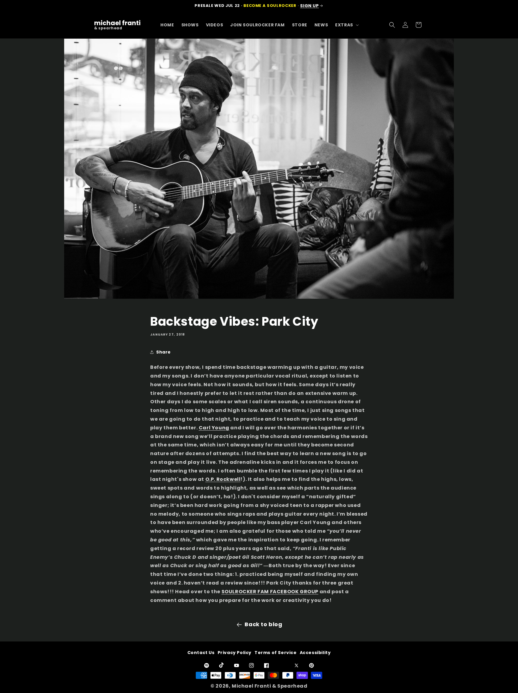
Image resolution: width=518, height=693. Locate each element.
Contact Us (201, 653)
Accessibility (315, 653)
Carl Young (214, 427)
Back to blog (263, 624)
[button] (346, 25)
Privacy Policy (235, 653)
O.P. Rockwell (223, 479)
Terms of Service (276, 653)
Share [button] (163, 352)
